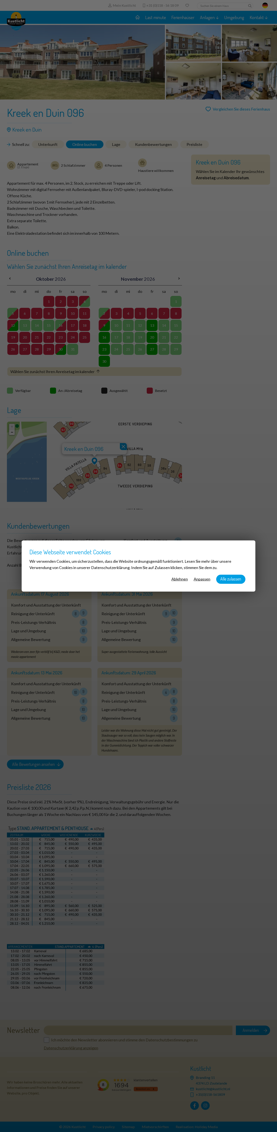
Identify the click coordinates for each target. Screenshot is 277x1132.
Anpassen (202, 579)
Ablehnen (179, 579)
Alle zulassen (230, 579)
